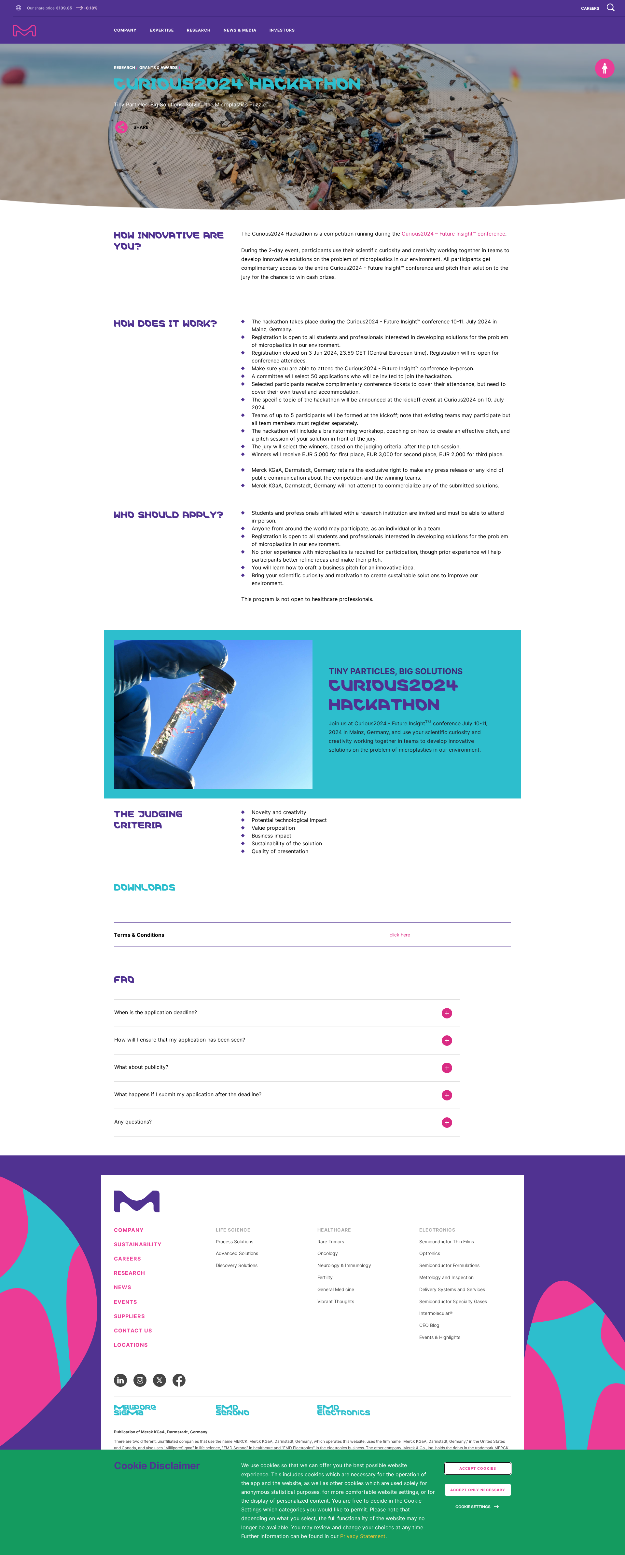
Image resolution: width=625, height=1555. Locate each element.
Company (125, 30)
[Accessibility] (605, 68)
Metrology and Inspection (446, 1277)
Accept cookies (477, 1468)
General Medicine (335, 1289)
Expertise (162, 30)
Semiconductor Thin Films (446, 1241)
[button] (20, 8)
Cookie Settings (473, 1506)
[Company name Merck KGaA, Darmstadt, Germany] (24, 30)
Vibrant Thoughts (335, 1301)
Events (125, 1302)
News (122, 1287)
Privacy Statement (362, 1536)
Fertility (325, 1277)
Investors (282, 30)
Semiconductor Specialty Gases (453, 1301)
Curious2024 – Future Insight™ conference (453, 233)
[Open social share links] (121, 127)
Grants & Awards (158, 67)
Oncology (327, 1253)
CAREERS (590, 8)
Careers (127, 1259)
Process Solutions (234, 1241)
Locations (131, 1345)
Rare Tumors (330, 1241)
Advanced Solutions (237, 1253)
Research (199, 30)
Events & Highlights (439, 1337)
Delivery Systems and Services (452, 1289)
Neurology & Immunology (344, 1265)
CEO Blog (429, 1325)
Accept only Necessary (477, 1490)
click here (400, 934)
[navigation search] (611, 8)
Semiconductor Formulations (449, 1265)
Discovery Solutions (236, 1265)
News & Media (240, 30)
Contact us (133, 1331)
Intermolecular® (435, 1313)
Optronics (429, 1253)
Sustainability (138, 1244)
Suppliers (129, 1316)
